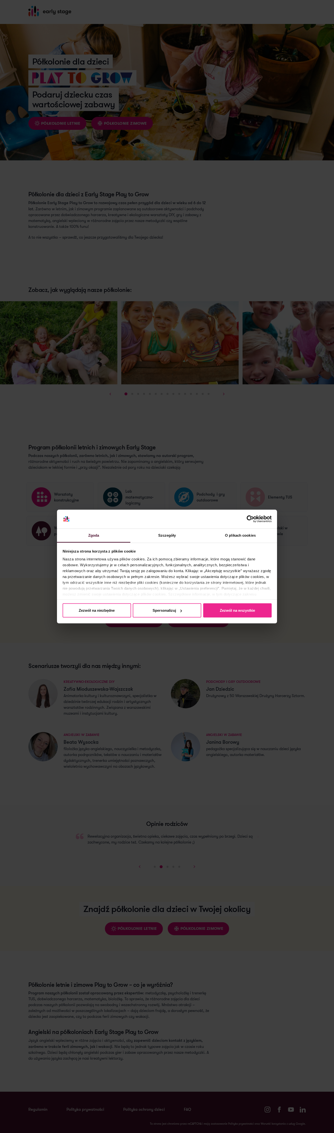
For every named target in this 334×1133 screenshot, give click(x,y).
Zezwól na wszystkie (237, 610)
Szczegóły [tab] (167, 535)
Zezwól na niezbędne (97, 610)
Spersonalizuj (164, 610)
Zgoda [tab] (93, 535)
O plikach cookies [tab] (240, 535)
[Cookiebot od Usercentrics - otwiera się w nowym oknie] (250, 519)
